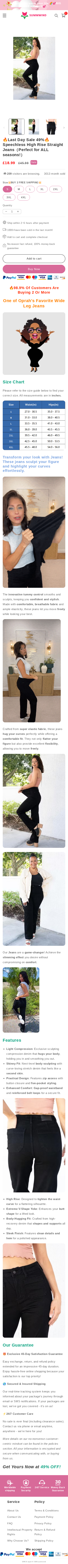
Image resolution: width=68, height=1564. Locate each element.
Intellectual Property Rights (19, 1532)
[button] (63, 15)
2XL (55, 189)
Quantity (7, 205)
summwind (42, 1562)
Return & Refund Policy (44, 1532)
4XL (23, 197)
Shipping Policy (43, 1540)
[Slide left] (4, 128)
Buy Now (34, 269)
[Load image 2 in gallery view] (34, 126)
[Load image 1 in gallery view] (16, 126)
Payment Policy (43, 1516)
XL (42, 189)
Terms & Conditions (46, 1510)
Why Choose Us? (18, 1540)
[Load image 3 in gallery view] (51, 126)
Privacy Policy (43, 1523)
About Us (13, 1510)
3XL (9, 197)
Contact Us (14, 1516)
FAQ (10, 1523)
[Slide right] (64, 128)
